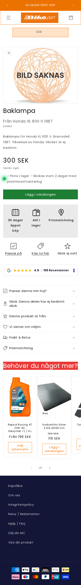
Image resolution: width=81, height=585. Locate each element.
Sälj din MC (16, 533)
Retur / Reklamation (23, 514)
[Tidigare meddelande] (7, 5)
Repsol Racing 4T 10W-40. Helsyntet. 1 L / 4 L (20, 428)
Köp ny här (40, 253)
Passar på (13, 253)
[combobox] (40, 32)
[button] (8, 17)
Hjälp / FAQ (17, 524)
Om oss (14, 495)
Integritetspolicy (21, 505)
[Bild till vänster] (31, 468)
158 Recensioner (56, 270)
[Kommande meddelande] (73, 5)
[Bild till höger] (49, 468)
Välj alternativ (20, 447)
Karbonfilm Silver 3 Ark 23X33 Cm (54, 426)
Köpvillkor (15, 486)
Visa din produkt (20, 542)
